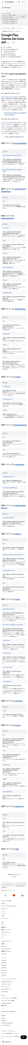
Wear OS (3, 946)
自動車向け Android (6, 951)
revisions (19, 701)
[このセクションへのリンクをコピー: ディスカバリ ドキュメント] (21, 93)
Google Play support (6, 1003)
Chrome (3, 1018)
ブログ (3, 916)
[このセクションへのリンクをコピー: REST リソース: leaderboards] (2, 428)
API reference (6, 7)
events (18, 377)
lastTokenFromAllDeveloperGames (13, 624)
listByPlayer (6, 386)
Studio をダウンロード (6, 989)
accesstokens (21, 143)
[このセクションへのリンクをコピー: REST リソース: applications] (2, 312)
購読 (23, 1037)
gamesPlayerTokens (8, 609)
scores (18, 725)
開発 (13, 28)
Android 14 (4, 967)
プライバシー (4, 935)
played (5, 345)
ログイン (24, 2)
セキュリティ (4, 908)
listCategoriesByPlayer (10, 487)
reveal (5, 253)
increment (6, 228)
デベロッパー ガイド (6, 984)
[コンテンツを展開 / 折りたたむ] (12, 47)
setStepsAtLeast (8, 267)
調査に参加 (4, 1005)
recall (17, 599)
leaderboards (21, 425)
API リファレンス (5, 986)
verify (5, 357)
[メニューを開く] (2, 2)
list (4, 201)
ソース (2, 911)
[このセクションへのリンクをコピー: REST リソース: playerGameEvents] (8, 508)
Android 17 (4, 960)
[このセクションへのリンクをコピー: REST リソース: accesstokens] (2, 146)
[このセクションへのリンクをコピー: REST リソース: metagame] (2, 467)
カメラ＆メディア (5, 932)
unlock (5, 280)
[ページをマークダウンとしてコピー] (13, 42)
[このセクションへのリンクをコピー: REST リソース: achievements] (15, 218)
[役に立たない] (19, 31)
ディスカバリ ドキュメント (8, 97)
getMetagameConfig (8, 476)
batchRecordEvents (8, 517)
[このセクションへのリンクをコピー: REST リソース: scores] (22, 725)
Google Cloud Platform (7, 1023)
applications (20, 309)
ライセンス (12, 1031)
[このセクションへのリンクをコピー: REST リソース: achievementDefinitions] (12, 192)
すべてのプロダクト (6, 1025)
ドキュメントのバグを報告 (7, 1000)
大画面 (3, 944)
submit (5, 779)
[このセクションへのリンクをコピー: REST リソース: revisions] (24, 701)
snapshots (19, 806)
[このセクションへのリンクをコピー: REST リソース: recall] (21, 599)
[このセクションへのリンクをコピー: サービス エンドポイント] (20, 119)
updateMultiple (7, 292)
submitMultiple (7, 791)
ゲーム (3, 925)
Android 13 (4, 970)
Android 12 (4, 972)
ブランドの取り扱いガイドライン (10, 1033)
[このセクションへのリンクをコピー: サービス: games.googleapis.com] (6, 76)
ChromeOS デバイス (6, 948)
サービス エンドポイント (8, 122)
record (5, 410)
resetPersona (7, 653)
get (4, 321)
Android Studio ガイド (6, 981)
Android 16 (4, 962)
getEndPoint (6, 333)
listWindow (6, 765)
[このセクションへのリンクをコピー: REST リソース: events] (22, 377)
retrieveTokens (7, 667)
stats (17, 849)
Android (3, 903)
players (18, 534)
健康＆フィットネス (6, 930)
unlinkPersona (7, 681)
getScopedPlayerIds (9, 570)
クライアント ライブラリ (12, 81)
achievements (7, 218)
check (4, 710)
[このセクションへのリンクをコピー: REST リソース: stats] (20, 849)
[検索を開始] (16, 2)
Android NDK (4, 991)
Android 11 (3, 975)
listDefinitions (8, 399)
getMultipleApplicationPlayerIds (13, 554)
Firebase (3, 1020)
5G (2, 937)
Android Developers (5, 28)
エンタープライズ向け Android (8, 906)
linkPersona (6, 640)
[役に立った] (17, 31)
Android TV (4, 953)
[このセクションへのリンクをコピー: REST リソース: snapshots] (2, 809)
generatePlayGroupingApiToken (12, 155)
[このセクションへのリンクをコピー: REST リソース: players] (22, 534)
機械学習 (3, 927)
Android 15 (4, 965)
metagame (19, 464)
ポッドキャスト (5, 918)
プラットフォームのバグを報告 (8, 998)
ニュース (3, 913)
